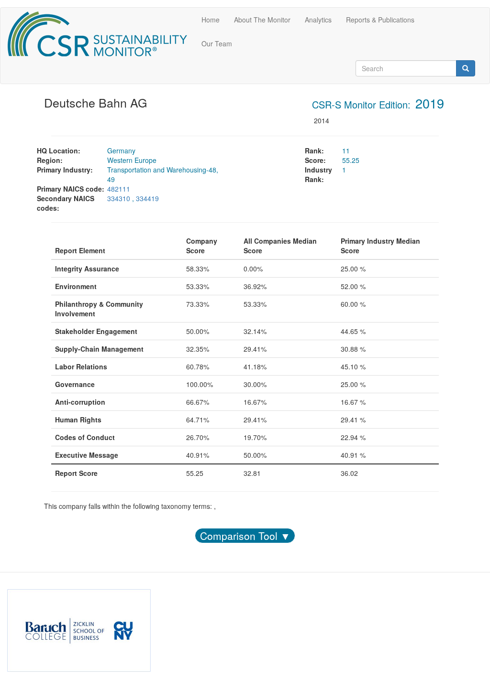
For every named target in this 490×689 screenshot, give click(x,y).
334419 (147, 198)
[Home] (101, 33)
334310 (118, 198)
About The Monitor (262, 19)
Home (210, 19)
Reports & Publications (380, 19)
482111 (118, 189)
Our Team (216, 43)
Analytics (318, 19)
